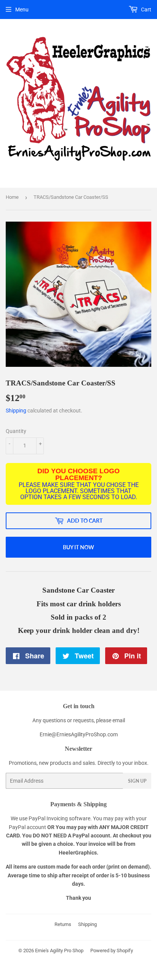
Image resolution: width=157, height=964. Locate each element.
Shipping (16, 410)
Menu (22, 9)
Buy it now (78, 547)
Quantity (16, 431)
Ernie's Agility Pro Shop (59, 950)
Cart (145, 9)
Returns (62, 924)
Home (12, 197)
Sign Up (137, 781)
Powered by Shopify (111, 950)
